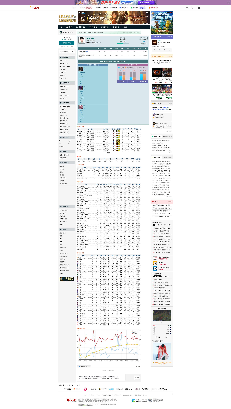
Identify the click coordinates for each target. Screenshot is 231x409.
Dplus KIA (79, 173)
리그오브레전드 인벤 (68, 32)
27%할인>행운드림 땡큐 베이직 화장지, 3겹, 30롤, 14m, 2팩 (162, 208)
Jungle (69, 141)
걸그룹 (61, 241)
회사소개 (85, 395)
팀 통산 (61, 172)
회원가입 (63, 46)
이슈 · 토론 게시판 (64, 118)
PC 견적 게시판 (63, 222)
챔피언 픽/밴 (63, 178)
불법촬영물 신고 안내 (127, 395)
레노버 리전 (62, 259)
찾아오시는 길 (138, 395)
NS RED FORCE (81, 169)
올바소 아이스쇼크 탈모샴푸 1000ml (161, 205)
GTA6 (61, 273)
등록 (137, 377)
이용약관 (98, 395)
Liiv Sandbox (80, 171)
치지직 (61, 236)
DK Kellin (105, 131)
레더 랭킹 (62, 180)
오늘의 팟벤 (62, 216)
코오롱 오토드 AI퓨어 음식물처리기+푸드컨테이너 (162, 211)
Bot (68, 143)
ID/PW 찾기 (70, 46)
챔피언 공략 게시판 (64, 95)
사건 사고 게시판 (63, 121)
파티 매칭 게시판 (63, 124)
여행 (61, 244)
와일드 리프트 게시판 (64, 126)
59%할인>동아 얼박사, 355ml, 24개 (161, 216)
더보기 (109, 152)
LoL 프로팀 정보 (63, 183)
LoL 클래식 (63, 109)
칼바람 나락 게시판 (64, 132)
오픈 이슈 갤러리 (63, 210)
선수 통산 (62, 175)
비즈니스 (92, 395)
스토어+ (170, 56)
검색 (73, 51)
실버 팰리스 (62, 262)
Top (60, 141)
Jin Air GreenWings (82, 178)
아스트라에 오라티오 (64, 270)
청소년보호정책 (116, 395)
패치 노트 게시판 (63, 89)
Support (61, 146)
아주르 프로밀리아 (64, 267)
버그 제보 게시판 (63, 98)
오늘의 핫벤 (62, 213)
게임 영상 (62, 250)
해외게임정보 (63, 247)
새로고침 (168, 131)
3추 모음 (63, 69)
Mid (60, 143)
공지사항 (145, 395)
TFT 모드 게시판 (64, 129)
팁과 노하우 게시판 (64, 86)
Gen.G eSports (81, 176)
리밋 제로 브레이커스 (64, 265)
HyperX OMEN (63, 256)
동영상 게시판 (63, 158)
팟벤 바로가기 (63, 233)
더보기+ (170, 36)
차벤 (61, 239)
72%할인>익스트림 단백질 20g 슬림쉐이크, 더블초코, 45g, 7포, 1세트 (162, 213)
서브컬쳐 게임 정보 (64, 253)
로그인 (187, 7)
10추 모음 (63, 72)
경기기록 (62, 166)
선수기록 (62, 169)
